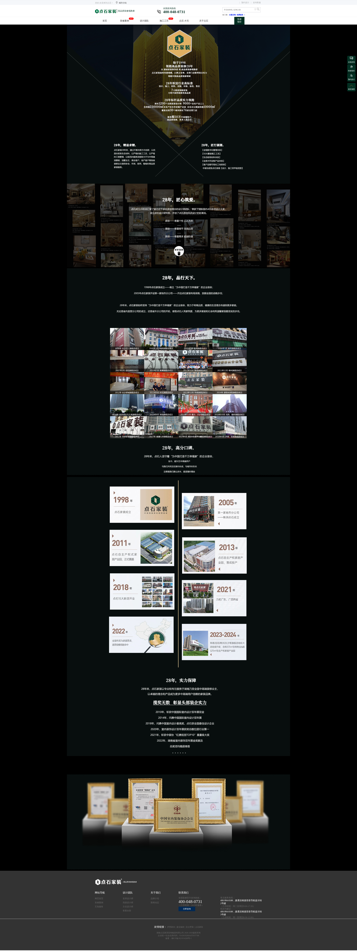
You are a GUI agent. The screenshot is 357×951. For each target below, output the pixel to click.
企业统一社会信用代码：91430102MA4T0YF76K (178, 936)
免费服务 (240, 15)
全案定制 (233, 15)
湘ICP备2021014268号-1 (181, 938)
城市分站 (123, 3)
